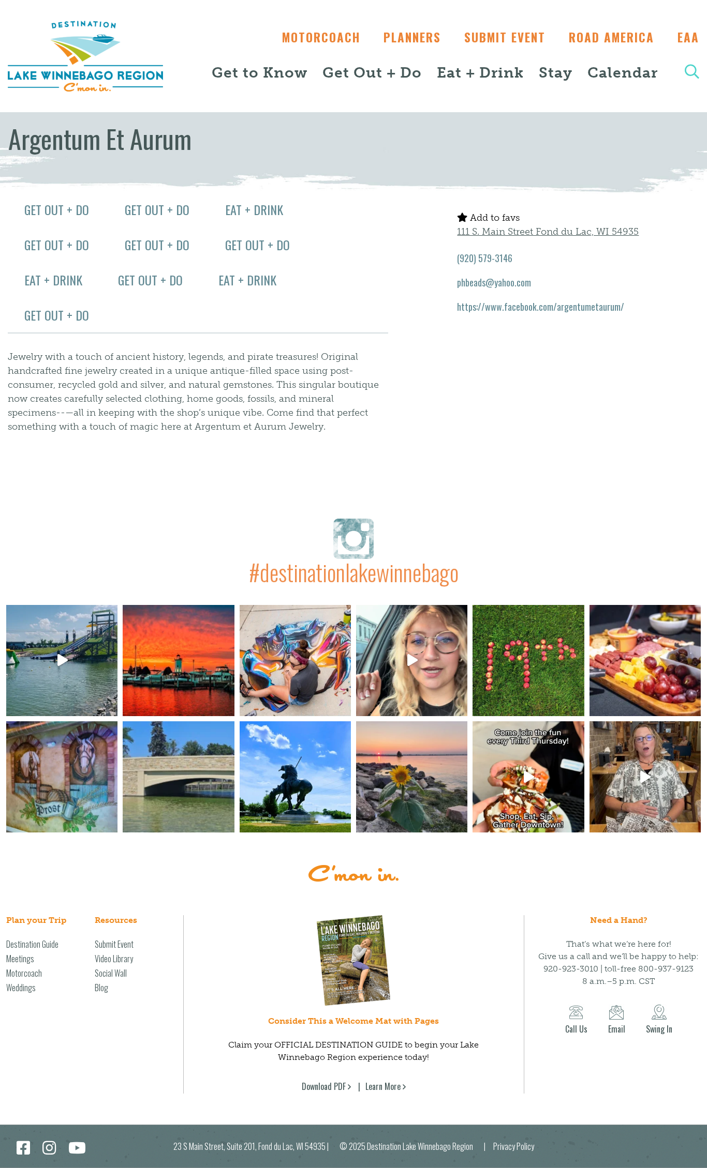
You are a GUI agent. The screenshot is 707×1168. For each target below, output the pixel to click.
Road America (611, 37)
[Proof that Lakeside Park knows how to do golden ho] (178, 660)
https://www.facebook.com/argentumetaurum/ (540, 306)
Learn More (383, 1086)
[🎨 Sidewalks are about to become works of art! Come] (295, 660)
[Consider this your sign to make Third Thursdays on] (528, 776)
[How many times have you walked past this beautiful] (61, 776)
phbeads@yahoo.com (494, 282)
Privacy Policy (513, 1146)
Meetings (20, 958)
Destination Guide (32, 944)
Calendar (622, 72)
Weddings (21, 987)
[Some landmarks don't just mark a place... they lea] (295, 776)
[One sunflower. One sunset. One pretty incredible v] (411, 776)
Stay (555, 72)
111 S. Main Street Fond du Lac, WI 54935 (548, 231)
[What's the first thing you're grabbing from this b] (645, 660)
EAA (688, 37)
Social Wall (111, 973)
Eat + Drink (480, 72)
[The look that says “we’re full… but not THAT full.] (645, 776)
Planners (412, 37)
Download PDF (324, 1086)
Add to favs (493, 217)
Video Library (114, 958)
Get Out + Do (372, 72)
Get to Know (259, 72)
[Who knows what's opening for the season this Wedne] (528, 660)
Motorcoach (321, 37)
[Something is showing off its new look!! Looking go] (178, 776)
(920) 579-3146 (484, 258)
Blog (101, 987)
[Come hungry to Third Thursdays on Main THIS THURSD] (411, 660)
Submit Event (505, 37)
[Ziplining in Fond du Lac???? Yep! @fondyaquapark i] (61, 660)
